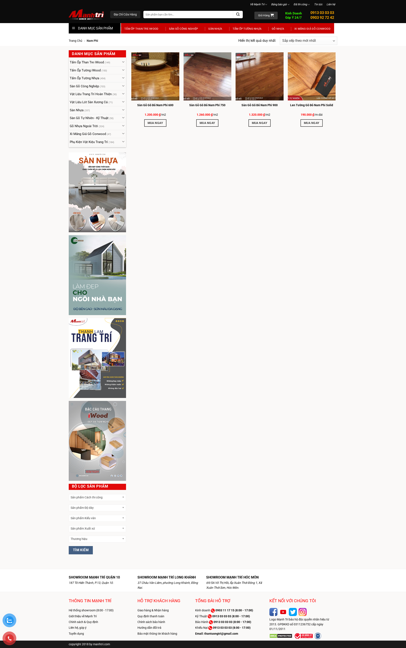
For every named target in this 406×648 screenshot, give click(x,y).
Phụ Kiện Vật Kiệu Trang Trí (89, 142)
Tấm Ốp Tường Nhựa (247, 28)
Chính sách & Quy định (83, 622)
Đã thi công (300, 4)
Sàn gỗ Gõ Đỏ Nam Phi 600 (155, 105)
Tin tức (318, 4)
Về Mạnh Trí (257, 4)
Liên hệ (330, 4)
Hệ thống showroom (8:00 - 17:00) (91, 610)
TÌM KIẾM (81, 550)
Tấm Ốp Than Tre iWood (141, 28)
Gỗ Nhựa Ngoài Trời (84, 126)
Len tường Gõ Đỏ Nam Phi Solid (311, 105)
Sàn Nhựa (215, 28)
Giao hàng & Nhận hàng (153, 610)
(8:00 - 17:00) (234, 610)
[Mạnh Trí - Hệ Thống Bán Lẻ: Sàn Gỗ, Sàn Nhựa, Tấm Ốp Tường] (86, 15)
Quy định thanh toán (150, 616)
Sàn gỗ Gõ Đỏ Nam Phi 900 (259, 105)
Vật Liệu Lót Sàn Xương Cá (89, 102)
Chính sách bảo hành (151, 622)
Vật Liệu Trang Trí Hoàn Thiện (91, 94)
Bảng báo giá (279, 4)
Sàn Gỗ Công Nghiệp (183, 28)
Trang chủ (75, 40)
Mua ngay (155, 123)
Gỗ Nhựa (278, 28)
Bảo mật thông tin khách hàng (157, 633)
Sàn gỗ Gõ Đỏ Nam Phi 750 (207, 105)
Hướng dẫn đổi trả (149, 627)
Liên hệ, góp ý (77, 627)
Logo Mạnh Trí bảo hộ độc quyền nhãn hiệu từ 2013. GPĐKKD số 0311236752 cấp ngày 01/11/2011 (299, 624)
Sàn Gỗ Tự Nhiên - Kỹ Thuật (89, 118)
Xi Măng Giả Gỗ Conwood (312, 28)
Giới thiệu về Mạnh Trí (83, 616)
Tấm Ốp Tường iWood (85, 70)
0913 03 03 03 (322, 12)
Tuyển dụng (76, 633)
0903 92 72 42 (322, 17)
